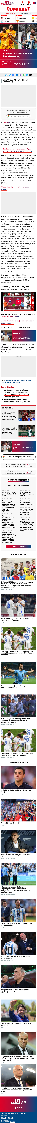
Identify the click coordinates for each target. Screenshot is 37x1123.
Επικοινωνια (5, 1120)
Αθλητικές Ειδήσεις (25, 471)
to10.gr (4, 71)
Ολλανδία (7, 122)
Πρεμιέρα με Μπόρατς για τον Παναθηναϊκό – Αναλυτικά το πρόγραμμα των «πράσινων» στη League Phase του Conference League (9, 521)
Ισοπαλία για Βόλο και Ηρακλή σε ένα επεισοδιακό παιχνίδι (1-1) (26, 511)
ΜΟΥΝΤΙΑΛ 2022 (7, 382)
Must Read (25, 486)
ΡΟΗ (9, 486)
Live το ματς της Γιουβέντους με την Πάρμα (27, 494)
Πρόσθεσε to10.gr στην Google (19, 116)
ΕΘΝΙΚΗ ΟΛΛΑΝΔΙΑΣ (26, 380)
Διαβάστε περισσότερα (18, 546)
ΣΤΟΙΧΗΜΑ (16, 382)
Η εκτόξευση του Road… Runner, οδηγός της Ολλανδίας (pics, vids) (17, 401)
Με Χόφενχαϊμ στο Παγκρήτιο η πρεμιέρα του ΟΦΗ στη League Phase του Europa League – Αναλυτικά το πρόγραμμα (9, 506)
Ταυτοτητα (4, 1116)
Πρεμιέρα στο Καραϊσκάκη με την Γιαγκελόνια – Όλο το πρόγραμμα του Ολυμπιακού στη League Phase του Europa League (9, 537)
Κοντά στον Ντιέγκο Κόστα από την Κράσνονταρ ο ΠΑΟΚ (27, 502)
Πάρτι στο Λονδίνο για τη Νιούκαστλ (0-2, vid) (9, 494)
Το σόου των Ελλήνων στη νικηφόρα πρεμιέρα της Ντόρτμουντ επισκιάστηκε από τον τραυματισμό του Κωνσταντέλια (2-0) (27, 525)
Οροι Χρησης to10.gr (7, 1119)
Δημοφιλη (16, 486)
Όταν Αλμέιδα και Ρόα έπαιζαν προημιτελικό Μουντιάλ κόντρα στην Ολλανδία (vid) (15, 64)
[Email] (30, 75)
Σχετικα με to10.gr (7, 1117)
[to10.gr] (8, 3)
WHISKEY (12, 1121)
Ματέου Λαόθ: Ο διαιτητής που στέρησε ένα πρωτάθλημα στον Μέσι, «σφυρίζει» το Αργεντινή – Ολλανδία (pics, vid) (16, 393)
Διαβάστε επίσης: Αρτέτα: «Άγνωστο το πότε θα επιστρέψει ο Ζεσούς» (19, 150)
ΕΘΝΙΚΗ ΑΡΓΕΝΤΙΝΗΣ (13, 380)
